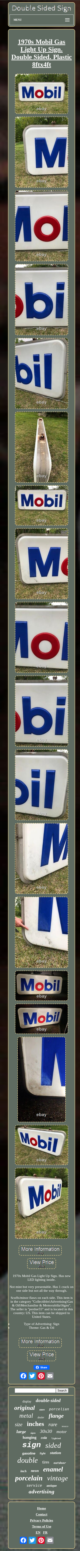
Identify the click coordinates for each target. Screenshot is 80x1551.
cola (44, 1438)
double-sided (48, 1400)
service (34, 1485)
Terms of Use (41, 1526)
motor (61, 1431)
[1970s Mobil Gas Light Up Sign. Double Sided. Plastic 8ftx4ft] (41, 94)
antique (51, 1485)
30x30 (46, 1431)
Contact (41, 1514)
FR (45, 1532)
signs (33, 1433)
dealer (41, 1417)
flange (56, 1416)
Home (41, 1508)
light (43, 1453)
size (18, 1424)
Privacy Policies (41, 1520)
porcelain (29, 1478)
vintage (57, 1478)
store (42, 1409)
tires (45, 1462)
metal (26, 1415)
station (55, 1453)
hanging (29, 1437)
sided (53, 1445)
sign (31, 1445)
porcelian (59, 1409)
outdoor (60, 1463)
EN (38, 1532)
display (26, 1401)
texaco (65, 1426)
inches (35, 1423)
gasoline (28, 1453)
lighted (56, 1438)
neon (35, 1471)
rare (52, 1424)
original (24, 1407)
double (27, 1460)
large (21, 1431)
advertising (41, 1491)
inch (23, 1471)
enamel (53, 1469)
